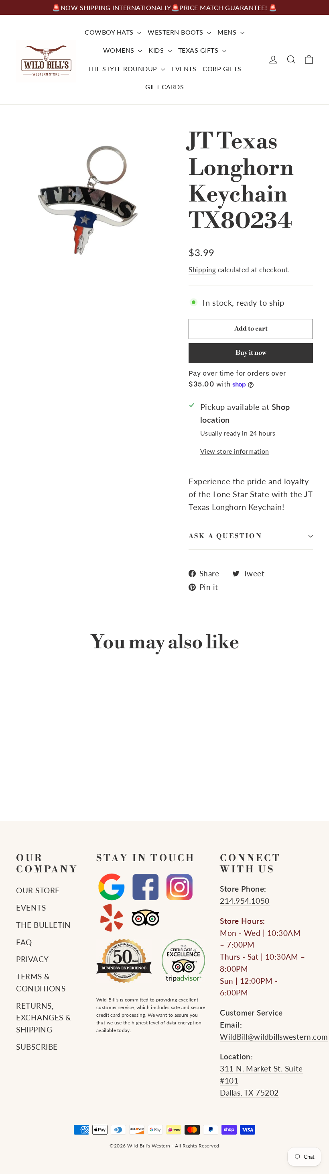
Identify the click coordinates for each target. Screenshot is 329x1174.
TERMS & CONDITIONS (40, 982)
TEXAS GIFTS (199, 50)
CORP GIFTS (222, 68)
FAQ (24, 942)
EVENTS (183, 68)
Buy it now (251, 353)
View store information (234, 451)
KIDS (157, 50)
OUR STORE (38, 890)
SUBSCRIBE (37, 1046)
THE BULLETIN (43, 925)
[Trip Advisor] (145, 918)
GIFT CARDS (164, 86)
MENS (227, 32)
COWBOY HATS (110, 32)
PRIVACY (32, 959)
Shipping (202, 269)
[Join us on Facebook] (145, 887)
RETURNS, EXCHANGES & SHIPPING (43, 1017)
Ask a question (225, 536)
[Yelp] (111, 918)
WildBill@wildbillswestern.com (274, 1036)
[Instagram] (179, 887)
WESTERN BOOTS (176, 32)
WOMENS (119, 50)
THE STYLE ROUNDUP (123, 68)
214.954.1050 (245, 900)
